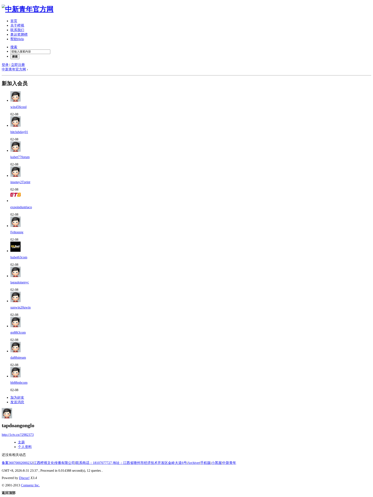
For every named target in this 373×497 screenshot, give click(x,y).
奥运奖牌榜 (19, 34)
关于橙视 (17, 25)
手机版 (205, 463)
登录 (5, 65)
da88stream (18, 357)
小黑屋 (216, 463)
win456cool (18, 107)
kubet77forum (20, 157)
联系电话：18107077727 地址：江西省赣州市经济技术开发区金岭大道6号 (131, 463)
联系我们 (17, 30)
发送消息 (17, 402)
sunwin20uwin (20, 307)
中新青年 (229, 463)
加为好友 (17, 397)
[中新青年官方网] (28, 9)
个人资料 (25, 447)
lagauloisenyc (19, 282)
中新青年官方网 (14, 69)
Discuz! (24, 478)
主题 (21, 442)
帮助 (17, 39)
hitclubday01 (19, 132)
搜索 (13, 47)
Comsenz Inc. (30, 485)
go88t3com (18, 332)
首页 (13, 21)
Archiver (194, 463)
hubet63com (18, 257)
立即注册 (18, 65)
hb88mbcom (18, 382)
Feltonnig (16, 232)
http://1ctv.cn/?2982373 (18, 434)
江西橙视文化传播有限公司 (54, 463)
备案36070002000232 (17, 463)
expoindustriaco (21, 207)
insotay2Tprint (20, 182)
